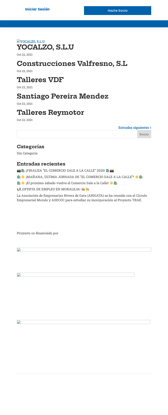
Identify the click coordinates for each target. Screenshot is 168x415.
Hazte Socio (118, 10)
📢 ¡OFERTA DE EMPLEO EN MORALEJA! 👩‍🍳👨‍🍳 (53, 189)
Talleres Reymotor (50, 112)
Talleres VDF (40, 80)
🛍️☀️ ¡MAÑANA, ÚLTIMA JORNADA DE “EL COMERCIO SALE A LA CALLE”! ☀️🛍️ (80, 177)
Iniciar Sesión (37, 9)
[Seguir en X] (148, 393)
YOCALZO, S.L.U (45, 47)
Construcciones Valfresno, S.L (72, 63)
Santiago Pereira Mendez (62, 96)
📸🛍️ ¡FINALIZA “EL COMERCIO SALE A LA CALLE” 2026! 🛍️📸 (65, 170)
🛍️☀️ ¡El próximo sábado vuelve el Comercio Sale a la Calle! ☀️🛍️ (67, 183)
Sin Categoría (27, 153)
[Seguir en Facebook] (139, 393)
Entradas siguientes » (134, 127)
